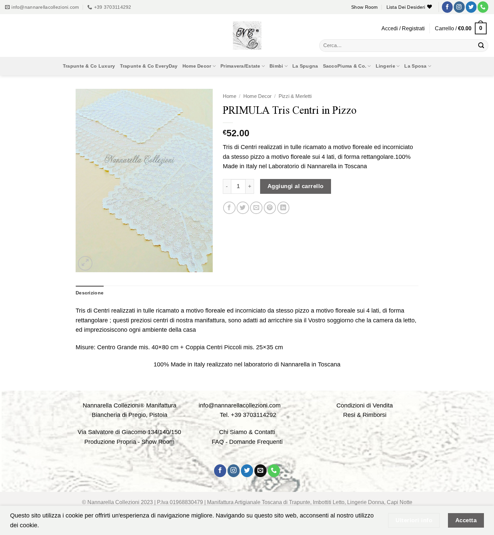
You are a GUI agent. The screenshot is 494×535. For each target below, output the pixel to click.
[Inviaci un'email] (260, 470)
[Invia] (481, 45)
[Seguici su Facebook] (447, 6)
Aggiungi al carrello (295, 186)
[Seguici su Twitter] (471, 6)
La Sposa (415, 66)
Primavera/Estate (240, 66)
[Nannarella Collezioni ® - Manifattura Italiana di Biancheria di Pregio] (247, 35)
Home (229, 96)
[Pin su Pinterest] (270, 208)
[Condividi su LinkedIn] (283, 208)
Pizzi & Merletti (295, 96)
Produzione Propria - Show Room (129, 441)
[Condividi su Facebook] (229, 208)
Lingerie (385, 66)
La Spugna (305, 66)
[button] (403, 28)
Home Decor (196, 66)
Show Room (364, 7)
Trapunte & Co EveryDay (149, 66)
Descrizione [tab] (90, 292)
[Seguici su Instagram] (459, 6)
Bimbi (276, 66)
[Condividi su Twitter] (243, 208)
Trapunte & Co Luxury (89, 66)
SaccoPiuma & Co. (345, 66)
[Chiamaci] (483, 6)
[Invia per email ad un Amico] (256, 208)
